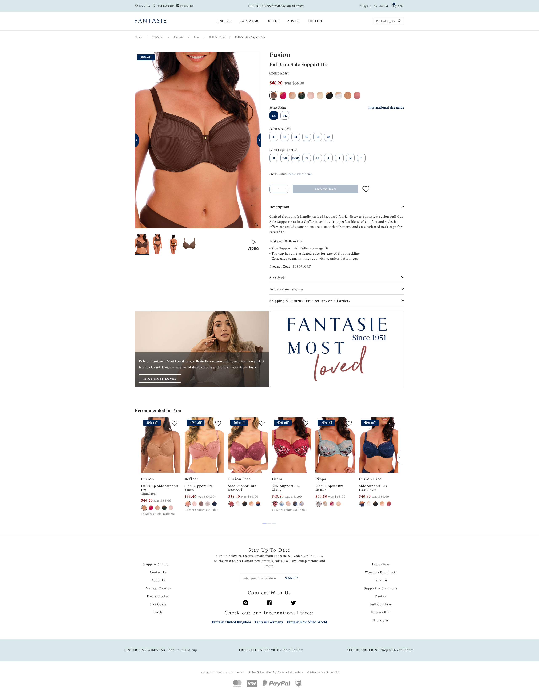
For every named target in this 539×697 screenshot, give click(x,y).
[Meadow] (319, 504)
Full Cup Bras (217, 37)
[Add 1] (286, 189)
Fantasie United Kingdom (231, 622)
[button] (137, 140)
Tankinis (380, 580)
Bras (196, 37)
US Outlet (157, 37)
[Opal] (302, 504)
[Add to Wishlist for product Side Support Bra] (218, 423)
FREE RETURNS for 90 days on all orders (276, 6)
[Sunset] (188, 504)
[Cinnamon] (144, 508)
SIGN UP (291, 578)
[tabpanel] (160, 467)
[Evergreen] (164, 508)
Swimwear (249, 21)
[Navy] (214, 504)
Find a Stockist (158, 596)
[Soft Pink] (194, 504)
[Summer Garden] (339, 504)
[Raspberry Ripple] (332, 504)
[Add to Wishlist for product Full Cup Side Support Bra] (366, 189)
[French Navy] (258, 504)
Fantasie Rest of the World (307, 622)
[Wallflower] (325, 504)
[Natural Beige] (157, 508)
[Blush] (171, 508)
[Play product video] (253, 244)
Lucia (277, 479)
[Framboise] (151, 508)
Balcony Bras (381, 612)
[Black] (245, 504)
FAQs (158, 612)
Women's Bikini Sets (381, 572)
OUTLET (273, 21)
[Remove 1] (272, 189)
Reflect (191, 479)
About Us (158, 580)
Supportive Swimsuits (380, 588)
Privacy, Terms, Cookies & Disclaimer (222, 672)
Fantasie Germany (269, 622)
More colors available (158, 513)
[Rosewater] (288, 504)
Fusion (147, 479)
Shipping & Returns (158, 564)
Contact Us (158, 572)
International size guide (386, 107)
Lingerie (224, 21)
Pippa (320, 479)
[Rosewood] (231, 504)
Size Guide (158, 604)
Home (138, 37)
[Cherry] (275, 504)
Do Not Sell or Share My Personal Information (275, 672)
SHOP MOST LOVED (160, 378)
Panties (380, 596)
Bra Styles (380, 620)
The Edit (315, 21)
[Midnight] (295, 504)
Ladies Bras (381, 564)
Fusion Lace (239, 479)
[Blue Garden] (282, 504)
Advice (293, 21)
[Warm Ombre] (201, 504)
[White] (208, 504)
